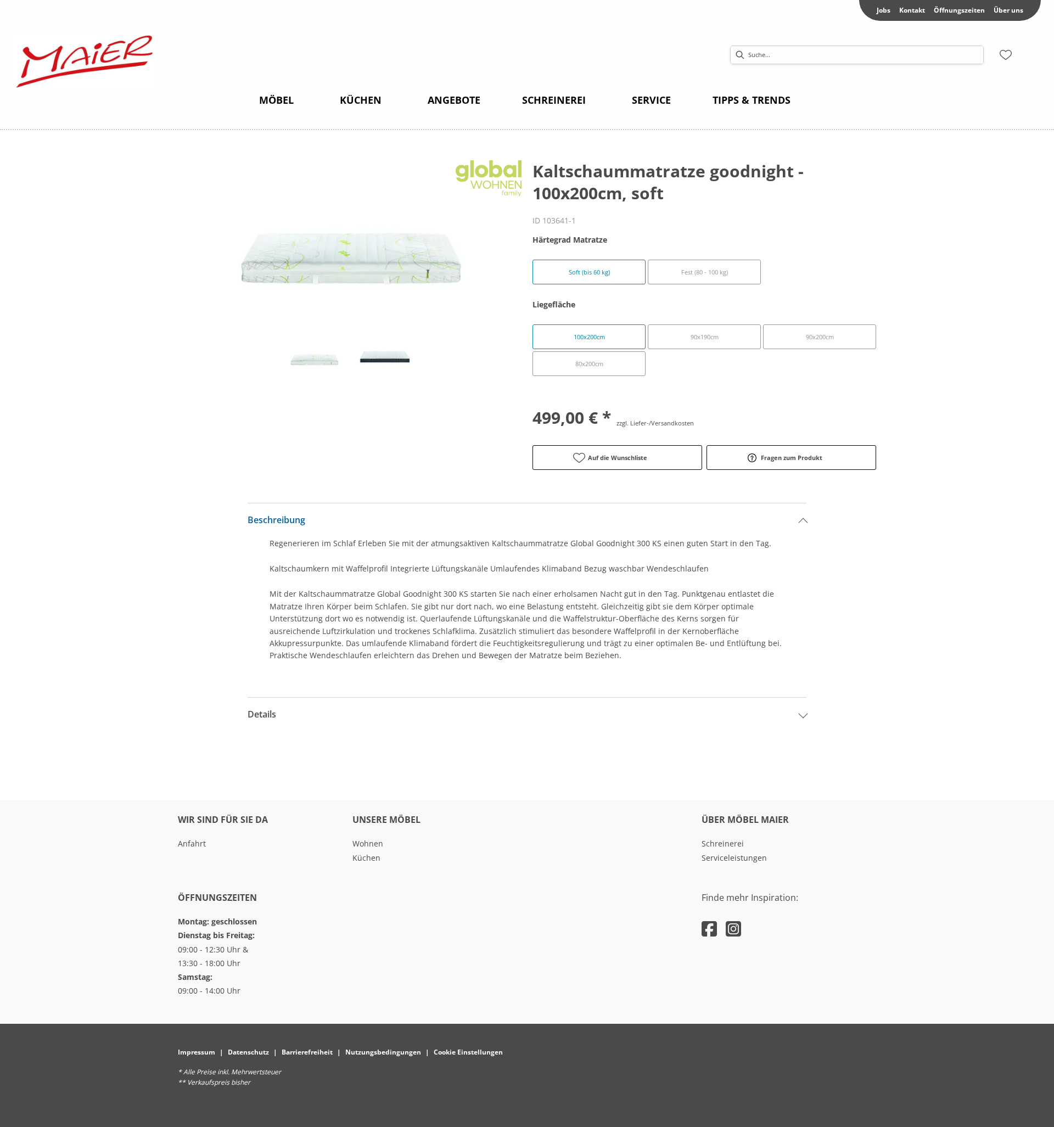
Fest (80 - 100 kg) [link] (704, 272)
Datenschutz (248, 1052)
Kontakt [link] (912, 10)
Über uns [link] (1008, 10)
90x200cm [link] (820, 337)
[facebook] (709, 928)
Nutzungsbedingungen (383, 1052)
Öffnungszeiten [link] (959, 10)
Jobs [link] (883, 10)
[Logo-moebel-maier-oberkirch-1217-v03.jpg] (85, 62)
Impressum (196, 1052)
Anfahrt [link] (192, 843)
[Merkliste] (1005, 55)
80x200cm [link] (589, 364)
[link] (276, 99)
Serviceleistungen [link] (734, 858)
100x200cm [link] (589, 337)
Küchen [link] (366, 858)
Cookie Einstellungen (468, 1052)
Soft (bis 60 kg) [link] (589, 272)
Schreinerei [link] (723, 843)
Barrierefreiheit (307, 1052)
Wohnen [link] (367, 843)
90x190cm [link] (705, 337)
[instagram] (733, 928)
